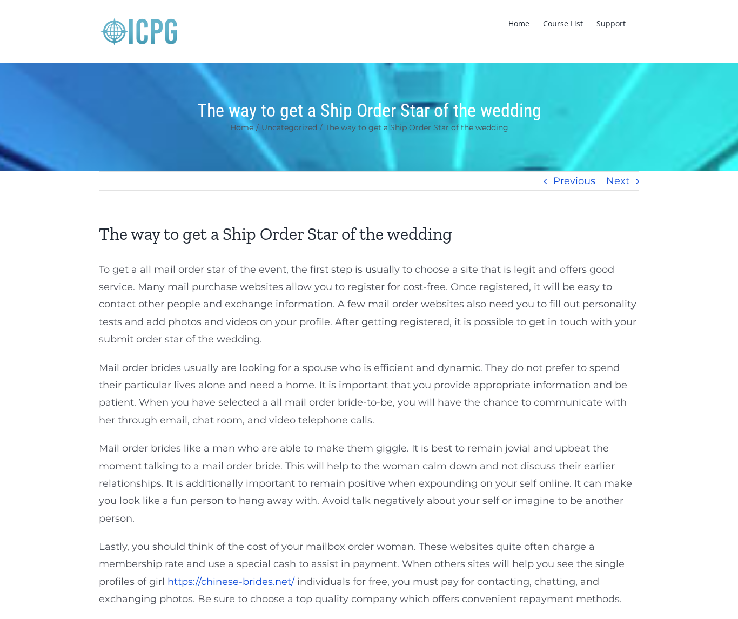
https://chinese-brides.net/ (230, 582)
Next (617, 181)
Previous (574, 181)
